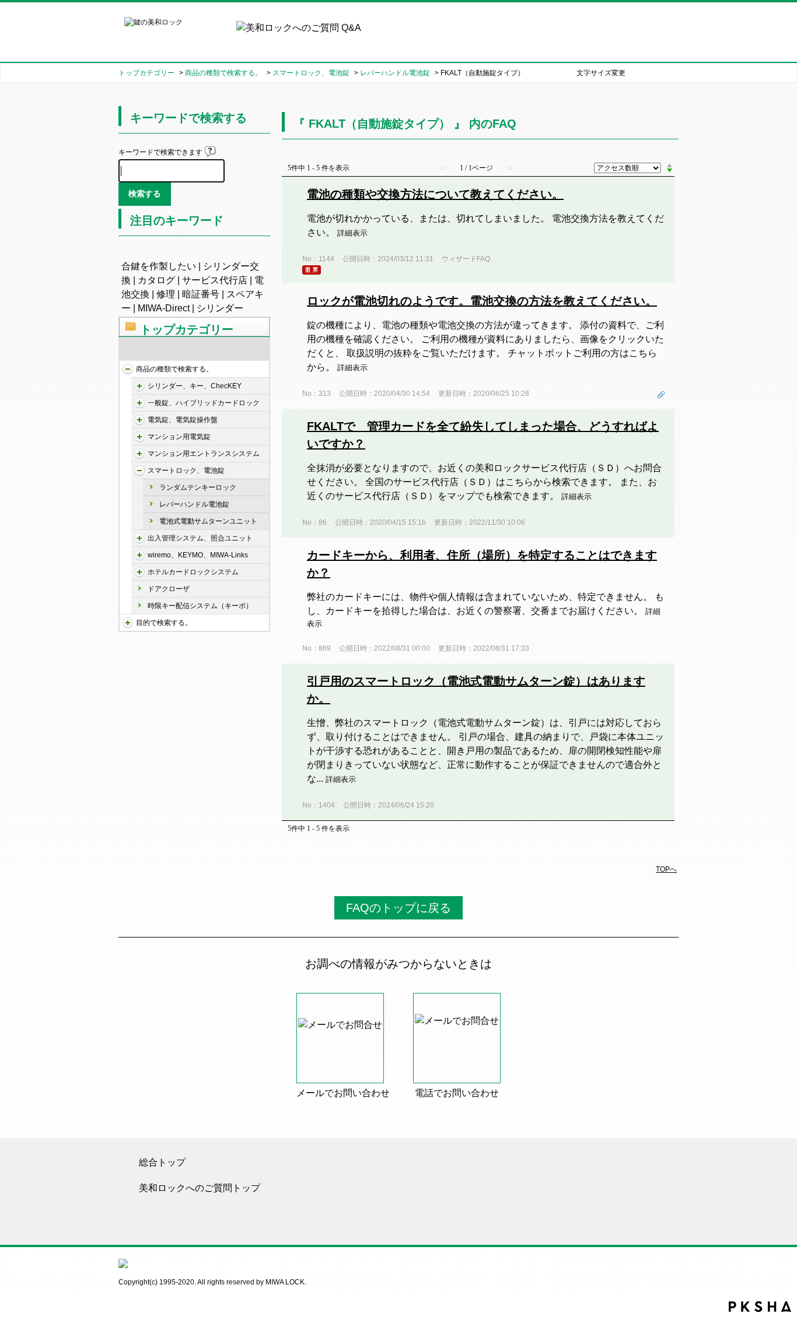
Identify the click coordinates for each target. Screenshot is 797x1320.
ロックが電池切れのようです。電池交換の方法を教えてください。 (482, 300)
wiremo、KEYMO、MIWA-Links (198, 555)
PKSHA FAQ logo (760, 1306)
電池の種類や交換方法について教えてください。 (435, 194)
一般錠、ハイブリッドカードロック (204, 403)
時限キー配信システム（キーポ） (200, 606)
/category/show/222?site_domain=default (139, 538)
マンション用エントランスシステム (204, 454)
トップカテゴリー (146, 73)
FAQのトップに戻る (398, 907)
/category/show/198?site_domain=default (139, 386)
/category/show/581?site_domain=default (128, 369)
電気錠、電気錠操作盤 (183, 420)
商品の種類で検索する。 (223, 73)
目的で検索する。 (164, 623)
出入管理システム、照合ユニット (200, 538)
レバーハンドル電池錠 (395, 73)
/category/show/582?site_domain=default (128, 622)
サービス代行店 (214, 280)
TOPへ (666, 869)
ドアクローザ (169, 589)
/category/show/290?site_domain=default (139, 453)
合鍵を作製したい (158, 266)
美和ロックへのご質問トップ (199, 1188)
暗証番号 (200, 294)
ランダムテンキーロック (197, 487)
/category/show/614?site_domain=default (139, 470)
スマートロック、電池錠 (310, 73)
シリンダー (220, 308)
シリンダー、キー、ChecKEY (195, 386)
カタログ (156, 280)
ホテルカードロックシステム (193, 572)
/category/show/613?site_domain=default (139, 436)
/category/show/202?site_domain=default (139, 403)
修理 (165, 294)
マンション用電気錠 (179, 437)
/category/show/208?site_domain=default (139, 420)
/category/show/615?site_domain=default (139, 555)
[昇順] (669, 165)
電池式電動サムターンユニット (208, 521)
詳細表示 (352, 233)
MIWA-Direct (164, 308)
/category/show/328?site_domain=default (139, 572)
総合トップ (162, 1162)
